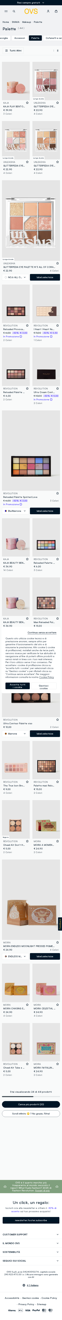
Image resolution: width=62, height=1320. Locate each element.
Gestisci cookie (30, 1298)
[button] (60, 924)
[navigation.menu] (6, 11)
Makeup (26, 22)
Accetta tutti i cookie (17, 686)
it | (33, 1285)
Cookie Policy (49, 1298)
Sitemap (41, 1304)
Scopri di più (42, 1190)
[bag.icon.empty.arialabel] (56, 11)
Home (6, 22)
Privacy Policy (26, 1304)
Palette (38, 22)
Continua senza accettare (42, 632)
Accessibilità (12, 1298)
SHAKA (16, 22)
